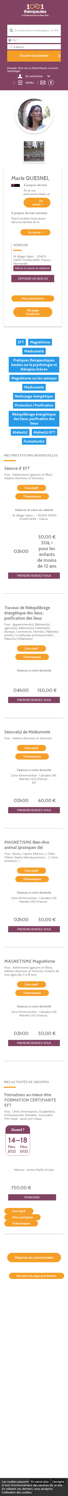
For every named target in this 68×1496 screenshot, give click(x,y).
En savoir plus (40, 1481)
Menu (30, 82)
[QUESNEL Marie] (34, 151)
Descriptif (31, 488)
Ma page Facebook (32, 312)
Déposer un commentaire (34, 1257)
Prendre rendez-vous (34, 575)
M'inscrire (32, 1197)
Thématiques (32, 496)
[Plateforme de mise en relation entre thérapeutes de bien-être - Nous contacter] (43, 82)
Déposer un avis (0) (33, 278)
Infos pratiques (22, 1217)
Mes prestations (33, 298)
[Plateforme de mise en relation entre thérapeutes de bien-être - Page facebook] (51, 83)
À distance (18, 47)
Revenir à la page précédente (36, 1276)
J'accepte (58, 1481)
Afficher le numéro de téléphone (32, 268)
